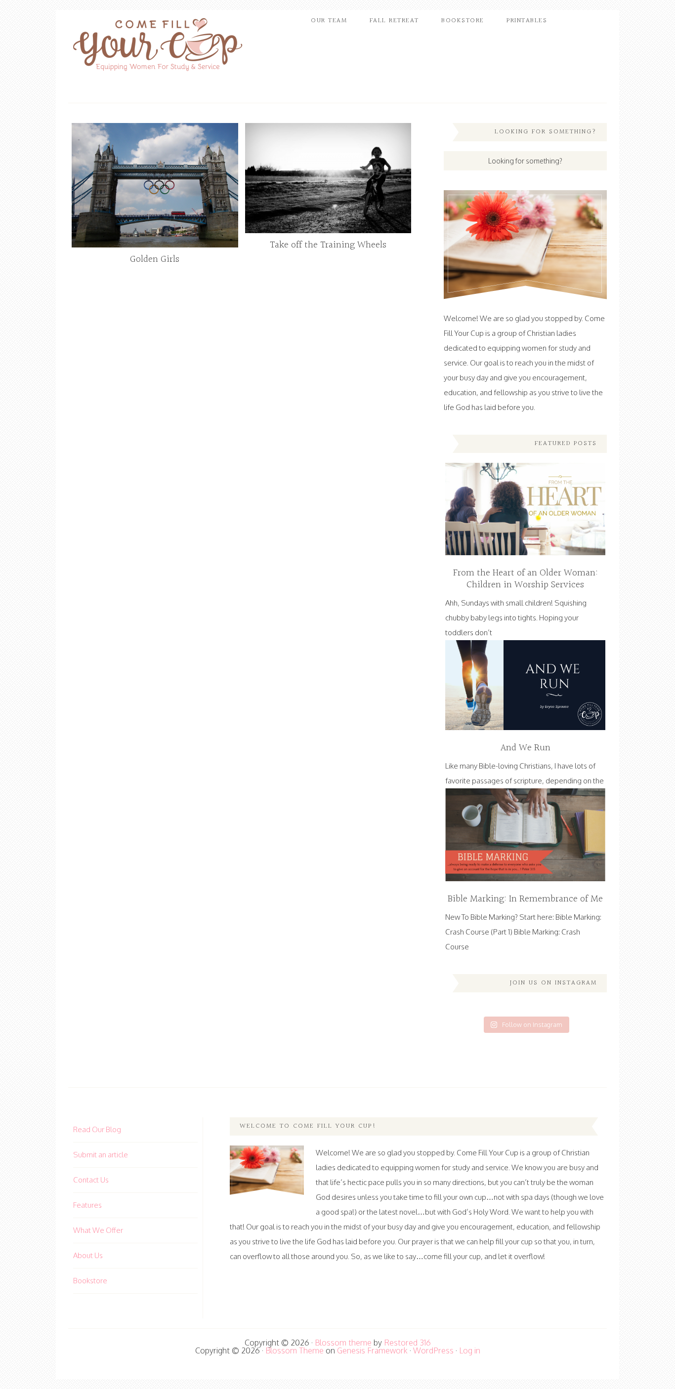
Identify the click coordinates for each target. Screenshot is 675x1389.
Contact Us (91, 1180)
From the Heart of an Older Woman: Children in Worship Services (525, 579)
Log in (469, 1350)
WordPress (433, 1350)
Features (87, 1205)
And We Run (525, 748)
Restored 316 (407, 1343)
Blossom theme (343, 1343)
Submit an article (100, 1154)
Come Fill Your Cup (157, 47)
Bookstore (90, 1280)
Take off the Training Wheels (328, 245)
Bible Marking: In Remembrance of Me (525, 899)
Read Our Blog (97, 1129)
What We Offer (98, 1230)
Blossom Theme (294, 1350)
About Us (88, 1255)
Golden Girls (154, 259)
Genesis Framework (372, 1350)
